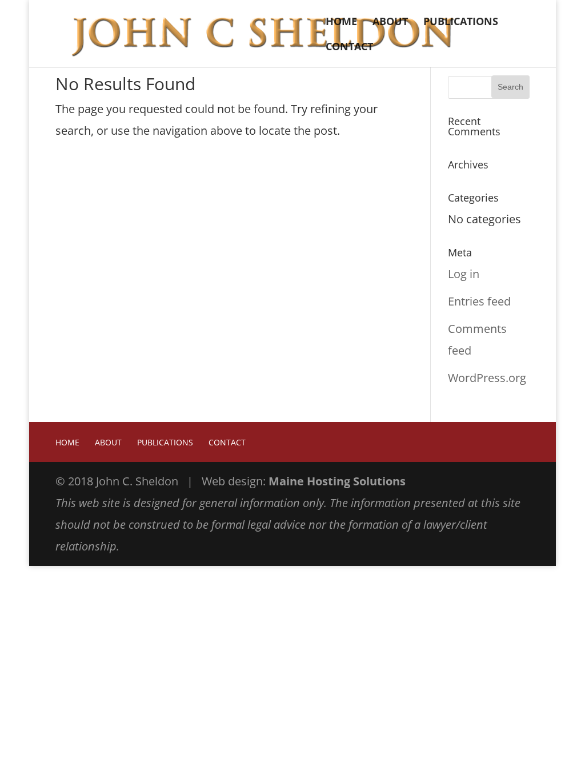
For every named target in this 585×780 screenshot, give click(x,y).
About (390, 22)
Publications (460, 22)
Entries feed (479, 301)
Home (341, 22)
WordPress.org (487, 377)
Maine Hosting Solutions (337, 481)
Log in (463, 274)
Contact (349, 47)
